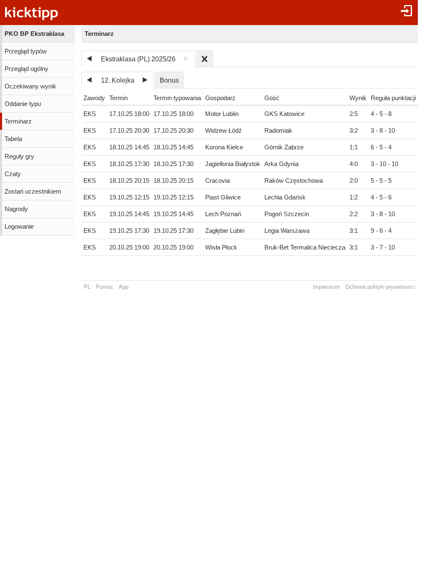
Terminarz (18, 121)
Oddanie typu (23, 104)
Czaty (13, 174)
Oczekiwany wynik (30, 86)
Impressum (326, 287)
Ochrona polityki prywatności (380, 287)
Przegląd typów (26, 51)
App (123, 287)
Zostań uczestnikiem (33, 191)
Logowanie (19, 226)
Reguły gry (19, 156)
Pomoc (104, 287)
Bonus (169, 80)
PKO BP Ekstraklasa (34, 33)
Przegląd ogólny (26, 69)
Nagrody (16, 209)
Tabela (13, 139)
